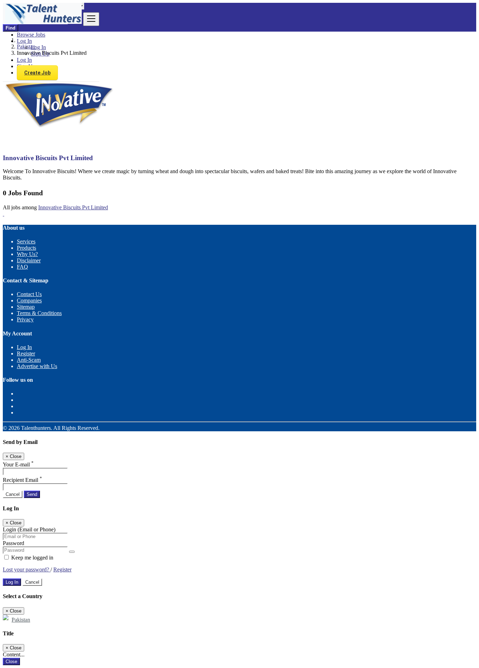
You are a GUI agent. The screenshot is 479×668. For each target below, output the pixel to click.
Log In (38, 47)
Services (26, 241)
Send (32, 494)
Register (26, 353)
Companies (29, 300)
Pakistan (21, 620)
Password (13, 543)
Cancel (13, 494)
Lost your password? (26, 569)
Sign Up (40, 54)
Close (11, 661)
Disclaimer (29, 260)
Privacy (25, 319)
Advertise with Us (37, 366)
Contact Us (29, 294)
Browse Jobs (31, 35)
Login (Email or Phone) (29, 529)
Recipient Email (22, 480)
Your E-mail (18, 464)
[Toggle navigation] (91, 19)
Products (26, 248)
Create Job (37, 73)
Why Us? (27, 254)
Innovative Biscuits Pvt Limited (73, 207)
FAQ (22, 267)
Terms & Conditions (39, 313)
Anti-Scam (29, 360)
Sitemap (26, 307)
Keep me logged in (31, 558)
